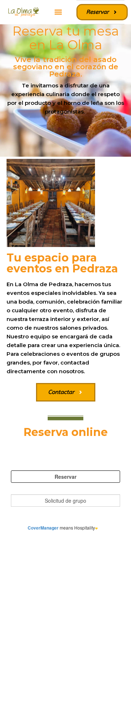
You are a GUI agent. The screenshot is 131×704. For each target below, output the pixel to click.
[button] (58, 12)
